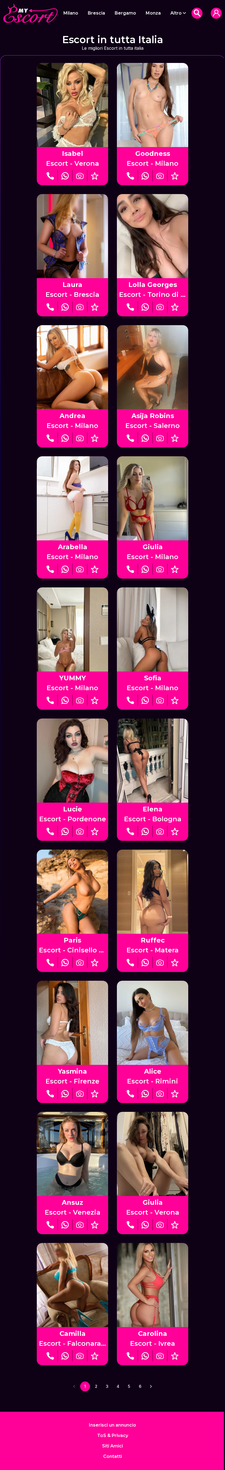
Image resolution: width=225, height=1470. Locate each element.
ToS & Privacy (112, 1435)
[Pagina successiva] (151, 1386)
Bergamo (125, 13)
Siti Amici (112, 1446)
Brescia (96, 13)
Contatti (112, 1456)
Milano (70, 13)
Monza (153, 13)
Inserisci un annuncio (112, 1425)
